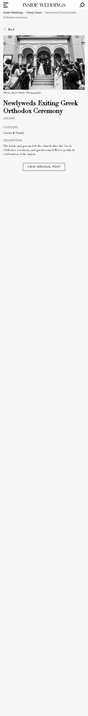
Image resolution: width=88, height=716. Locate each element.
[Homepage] (44, 5)
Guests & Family (14, 133)
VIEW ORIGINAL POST (44, 167)
